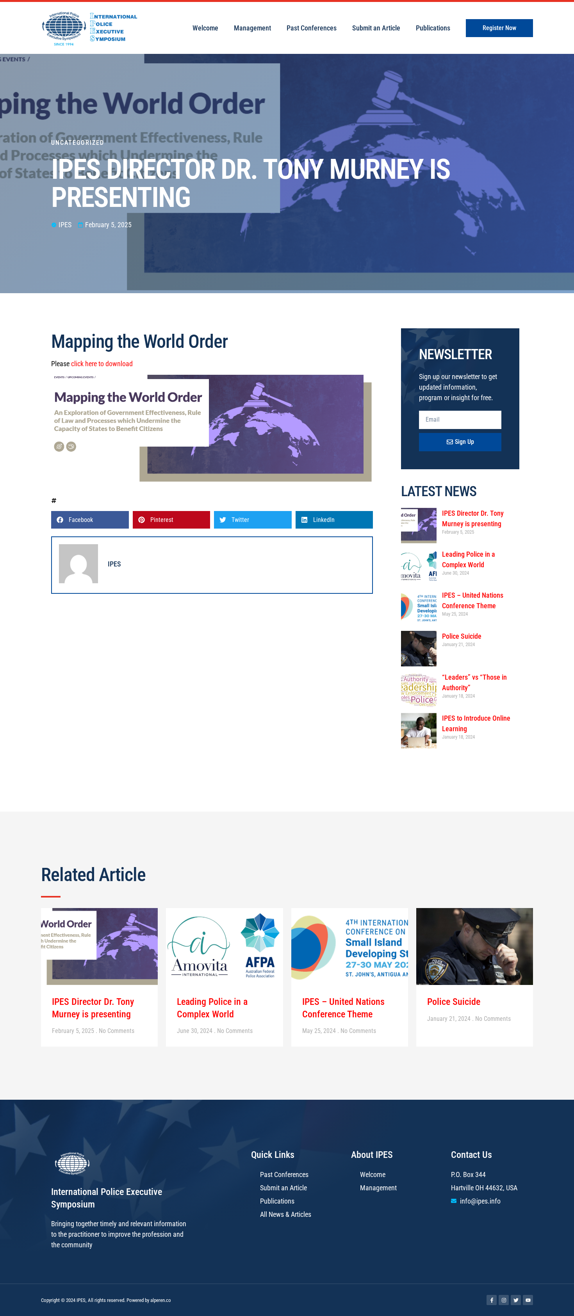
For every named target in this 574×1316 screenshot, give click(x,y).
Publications (433, 28)
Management (252, 28)
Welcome (205, 28)
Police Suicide (461, 636)
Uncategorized (77, 142)
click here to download (102, 364)
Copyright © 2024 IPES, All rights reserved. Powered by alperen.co (106, 1300)
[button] (90, 520)
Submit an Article (376, 28)
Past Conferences (312, 28)
